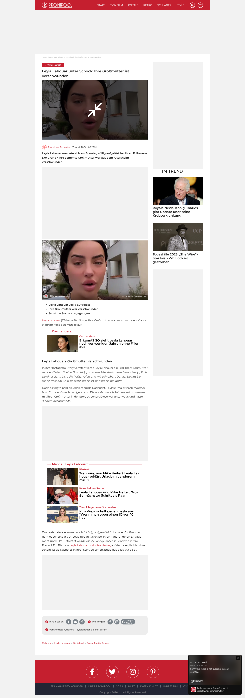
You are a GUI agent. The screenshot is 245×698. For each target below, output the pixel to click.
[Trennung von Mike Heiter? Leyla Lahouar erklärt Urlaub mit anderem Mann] (62, 476)
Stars (101, 5)
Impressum (170, 686)
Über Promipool (99, 686)
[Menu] (200, 5)
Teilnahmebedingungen (67, 686)
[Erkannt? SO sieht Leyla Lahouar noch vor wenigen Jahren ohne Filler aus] (62, 343)
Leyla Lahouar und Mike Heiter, (90, 545)
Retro (147, 5)
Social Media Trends (98, 643)
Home (44, 57)
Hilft (131, 686)
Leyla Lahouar (51, 320)
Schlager (164, 5)
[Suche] (192, 5)
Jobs (119, 686)
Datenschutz (149, 686)
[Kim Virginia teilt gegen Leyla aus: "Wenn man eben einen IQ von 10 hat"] (62, 514)
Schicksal (78, 643)
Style (180, 5)
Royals (133, 5)
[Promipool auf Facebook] (92, 671)
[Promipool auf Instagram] (132, 671)
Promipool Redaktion (59, 147)
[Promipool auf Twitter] (112, 671)
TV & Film (116, 5)
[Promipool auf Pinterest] (153, 671)
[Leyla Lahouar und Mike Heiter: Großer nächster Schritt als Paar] (62, 495)
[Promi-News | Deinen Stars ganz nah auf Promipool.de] (68, 5)
